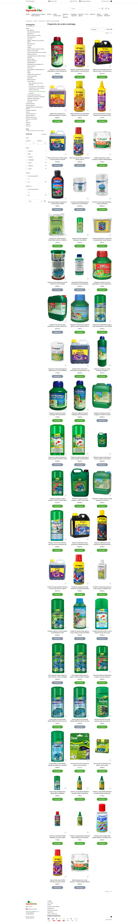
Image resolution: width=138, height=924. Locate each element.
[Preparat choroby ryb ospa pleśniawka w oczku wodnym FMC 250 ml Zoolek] (102, 265)
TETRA (29, 163)
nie (29, 182)
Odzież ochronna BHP (32, 50)
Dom (27, 120)
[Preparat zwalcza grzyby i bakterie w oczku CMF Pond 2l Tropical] (57, 570)
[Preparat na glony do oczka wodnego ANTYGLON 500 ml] (80, 396)
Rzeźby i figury (30, 59)
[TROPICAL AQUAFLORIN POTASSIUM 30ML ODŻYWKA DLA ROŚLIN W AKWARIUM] (80, 819)
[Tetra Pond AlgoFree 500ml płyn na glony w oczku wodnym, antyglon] (102, 658)
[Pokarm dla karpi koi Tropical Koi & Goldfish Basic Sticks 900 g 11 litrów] (102, 225)
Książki (28, 72)
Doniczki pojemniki (32, 76)
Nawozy (28, 112)
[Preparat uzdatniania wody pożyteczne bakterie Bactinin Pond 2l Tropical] (80, 526)
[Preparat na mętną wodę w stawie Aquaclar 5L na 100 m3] (102, 482)
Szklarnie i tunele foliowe (33, 98)
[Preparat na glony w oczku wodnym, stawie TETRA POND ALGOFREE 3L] (80, 482)
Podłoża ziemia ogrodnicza (34, 74)
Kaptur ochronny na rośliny (34, 35)
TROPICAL (30, 166)
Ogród (35, 21)
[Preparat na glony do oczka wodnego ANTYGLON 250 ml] (57, 396)
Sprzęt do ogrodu (30, 115)
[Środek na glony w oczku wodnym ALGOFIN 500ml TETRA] (57, 614)
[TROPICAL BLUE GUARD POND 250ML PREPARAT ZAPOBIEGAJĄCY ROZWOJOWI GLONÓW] (102, 819)
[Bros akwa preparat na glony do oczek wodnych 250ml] (57, 185)
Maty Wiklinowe (31, 44)
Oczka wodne (42, 21)
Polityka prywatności (52, 910)
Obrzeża (29, 45)
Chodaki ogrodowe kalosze (34, 95)
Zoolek (29, 169)
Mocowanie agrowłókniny (33, 32)
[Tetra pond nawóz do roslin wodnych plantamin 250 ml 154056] (102, 702)
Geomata (29, 39)
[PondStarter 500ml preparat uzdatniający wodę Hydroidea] (80, 265)
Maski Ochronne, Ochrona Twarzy (35, 49)
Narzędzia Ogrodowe (31, 110)
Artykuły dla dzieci (30, 103)
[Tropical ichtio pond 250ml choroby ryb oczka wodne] (57, 863)
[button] (102, 8)
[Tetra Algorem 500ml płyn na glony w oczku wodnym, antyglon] (80, 658)
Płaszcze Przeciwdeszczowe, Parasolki (36, 52)
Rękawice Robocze (32, 54)
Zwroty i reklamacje (52, 914)
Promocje (28, 126)
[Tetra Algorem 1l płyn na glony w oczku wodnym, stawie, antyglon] (57, 658)
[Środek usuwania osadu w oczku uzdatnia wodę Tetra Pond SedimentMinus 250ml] (102, 614)
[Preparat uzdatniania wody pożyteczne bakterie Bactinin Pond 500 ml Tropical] (102, 525)
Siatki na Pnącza (31, 66)
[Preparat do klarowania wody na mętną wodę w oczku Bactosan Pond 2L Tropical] (102, 52)
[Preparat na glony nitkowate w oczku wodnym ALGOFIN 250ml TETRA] (80, 440)
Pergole (29, 47)
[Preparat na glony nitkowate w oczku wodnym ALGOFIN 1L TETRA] (57, 440)
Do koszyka (80, 77)
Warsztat (28, 122)
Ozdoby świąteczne (31, 113)
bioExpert (30, 151)
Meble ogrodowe (31, 79)
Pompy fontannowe (34, 89)
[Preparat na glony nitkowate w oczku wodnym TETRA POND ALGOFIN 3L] (102, 440)
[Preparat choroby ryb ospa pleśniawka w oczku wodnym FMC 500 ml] (57, 52)
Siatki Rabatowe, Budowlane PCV (35, 64)
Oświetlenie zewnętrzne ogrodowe (36, 96)
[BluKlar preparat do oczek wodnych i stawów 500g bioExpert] (80, 863)
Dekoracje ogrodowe (32, 100)
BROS (29, 154)
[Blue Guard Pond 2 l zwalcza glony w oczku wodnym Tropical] (57, 140)
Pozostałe (31, 93)
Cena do (39, 140)
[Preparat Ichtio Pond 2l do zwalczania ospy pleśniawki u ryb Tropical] (80, 351)
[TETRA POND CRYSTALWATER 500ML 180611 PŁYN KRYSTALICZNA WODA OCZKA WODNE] (80, 702)
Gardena (30, 157)
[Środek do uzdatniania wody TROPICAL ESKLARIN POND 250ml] (80, 570)
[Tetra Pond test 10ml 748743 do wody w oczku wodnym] (80, 746)
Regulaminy (50, 912)
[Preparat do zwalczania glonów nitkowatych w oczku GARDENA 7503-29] (57, 352)
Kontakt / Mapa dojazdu (53, 906)
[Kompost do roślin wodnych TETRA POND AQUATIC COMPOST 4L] (57, 225)
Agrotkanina (30, 33)
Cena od (28, 140)
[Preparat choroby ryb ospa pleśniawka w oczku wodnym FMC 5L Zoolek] (57, 308)
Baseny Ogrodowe (30, 105)
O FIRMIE (49, 901)
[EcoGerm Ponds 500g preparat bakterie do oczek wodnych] (80, 185)
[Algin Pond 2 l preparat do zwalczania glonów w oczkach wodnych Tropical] (57, 96)
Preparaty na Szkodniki (31, 119)
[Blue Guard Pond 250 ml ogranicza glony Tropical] (80, 141)
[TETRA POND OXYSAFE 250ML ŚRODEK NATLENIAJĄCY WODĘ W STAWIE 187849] (57, 746)
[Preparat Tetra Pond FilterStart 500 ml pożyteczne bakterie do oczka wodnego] (57, 525)
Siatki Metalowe (31, 62)
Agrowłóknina (30, 30)
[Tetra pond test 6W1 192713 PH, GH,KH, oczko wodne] (102, 746)
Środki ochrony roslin (31, 117)
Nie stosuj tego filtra (33, 176)
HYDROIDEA (31, 160)
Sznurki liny (30, 68)
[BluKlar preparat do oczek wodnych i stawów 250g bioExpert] (102, 140)
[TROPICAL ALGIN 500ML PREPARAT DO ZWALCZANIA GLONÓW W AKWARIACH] (102, 782)
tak (29, 179)
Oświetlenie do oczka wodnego (36, 88)
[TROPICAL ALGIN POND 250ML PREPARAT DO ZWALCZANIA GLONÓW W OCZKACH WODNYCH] (57, 819)
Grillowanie (30, 78)
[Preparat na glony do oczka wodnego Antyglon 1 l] (102, 352)
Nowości (28, 124)
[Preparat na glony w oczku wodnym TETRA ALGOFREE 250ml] (57, 483)
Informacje (50, 903)
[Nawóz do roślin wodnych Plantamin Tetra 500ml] (80, 225)
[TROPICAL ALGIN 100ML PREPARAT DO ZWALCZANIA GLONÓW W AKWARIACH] (80, 782)
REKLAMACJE (50, 908)
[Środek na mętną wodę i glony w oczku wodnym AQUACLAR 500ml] (80, 614)
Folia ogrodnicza (31, 37)
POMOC (49, 904)
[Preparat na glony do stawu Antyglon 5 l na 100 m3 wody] (102, 396)
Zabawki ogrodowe (32, 61)
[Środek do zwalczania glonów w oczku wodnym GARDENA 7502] (102, 569)
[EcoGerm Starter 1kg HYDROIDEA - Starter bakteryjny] (102, 185)
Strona (106, 33)
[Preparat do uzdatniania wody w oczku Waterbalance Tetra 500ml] (102, 308)
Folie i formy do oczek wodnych (37, 86)
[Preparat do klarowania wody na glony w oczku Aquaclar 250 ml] (80, 308)
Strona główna (29, 21)
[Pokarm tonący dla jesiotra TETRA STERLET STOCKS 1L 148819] (57, 265)
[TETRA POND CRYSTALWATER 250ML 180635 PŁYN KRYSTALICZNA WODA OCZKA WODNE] (57, 702)
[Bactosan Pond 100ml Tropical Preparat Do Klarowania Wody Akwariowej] (102, 96)
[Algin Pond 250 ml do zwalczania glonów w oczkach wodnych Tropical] (79, 96)
